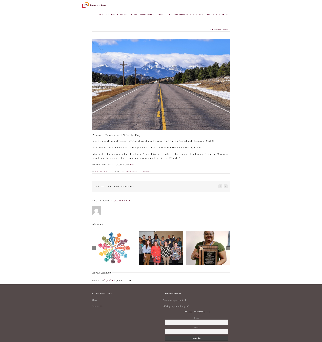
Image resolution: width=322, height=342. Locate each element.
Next (225, 29)
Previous (216, 29)
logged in (109, 280)
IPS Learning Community (131, 171)
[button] (227, 14)
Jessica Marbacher (101, 171)
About (95, 300)
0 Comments (146, 171)
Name (196, 318)
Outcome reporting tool (174, 300)
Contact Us (97, 306)
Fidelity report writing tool (176, 306)
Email (196, 327)
